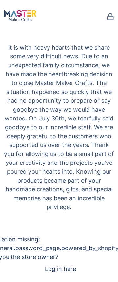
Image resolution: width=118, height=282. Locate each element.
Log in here (60, 268)
